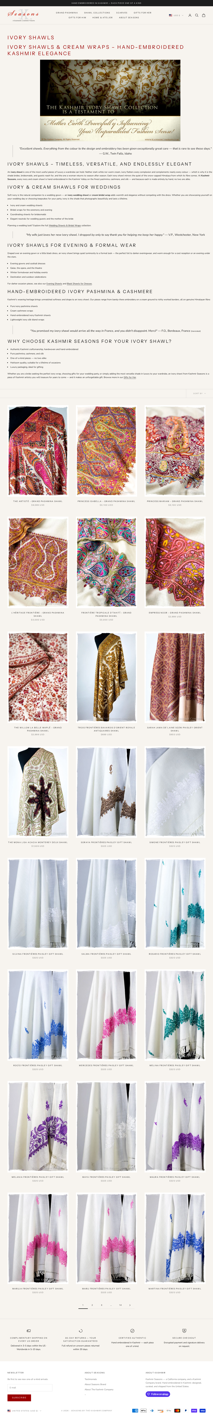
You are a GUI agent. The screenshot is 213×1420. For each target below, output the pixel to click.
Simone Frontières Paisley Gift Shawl (175, 842)
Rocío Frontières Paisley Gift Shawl (38, 1065)
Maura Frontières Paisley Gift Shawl (175, 1177)
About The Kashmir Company (99, 1389)
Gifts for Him (77, 17)
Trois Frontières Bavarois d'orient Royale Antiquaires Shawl (106, 729)
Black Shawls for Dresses (79, 283)
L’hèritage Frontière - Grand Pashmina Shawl (38, 614)
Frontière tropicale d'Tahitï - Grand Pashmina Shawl (106, 614)
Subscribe (19, 1397)
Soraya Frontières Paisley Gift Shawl (106, 842)
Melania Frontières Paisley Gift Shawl (38, 1177)
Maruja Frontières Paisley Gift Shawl (38, 1288)
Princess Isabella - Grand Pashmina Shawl (106, 501)
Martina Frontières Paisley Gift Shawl (175, 1288)
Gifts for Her (143, 13)
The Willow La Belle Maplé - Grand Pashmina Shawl (38, 729)
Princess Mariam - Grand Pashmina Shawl (175, 501)
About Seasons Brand (95, 1384)
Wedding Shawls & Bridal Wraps (65, 225)
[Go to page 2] (130, 1305)
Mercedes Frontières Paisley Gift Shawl (106, 1065)
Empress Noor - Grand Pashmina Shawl (175, 613)
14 (120, 1305)
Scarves (121, 13)
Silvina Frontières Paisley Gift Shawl (37, 954)
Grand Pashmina (67, 13)
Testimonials (91, 1379)
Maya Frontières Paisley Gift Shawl (106, 1177)
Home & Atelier (102, 17)
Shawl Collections (97, 13)
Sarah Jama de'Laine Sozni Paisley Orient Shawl (175, 729)
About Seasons (129, 17)
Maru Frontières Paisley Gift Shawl (106, 1288)
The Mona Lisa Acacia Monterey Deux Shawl (38, 842)
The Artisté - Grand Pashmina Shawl (38, 501)
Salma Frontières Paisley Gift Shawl (107, 954)
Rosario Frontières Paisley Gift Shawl (175, 954)
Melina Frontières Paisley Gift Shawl (175, 1065)
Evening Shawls (54, 283)
